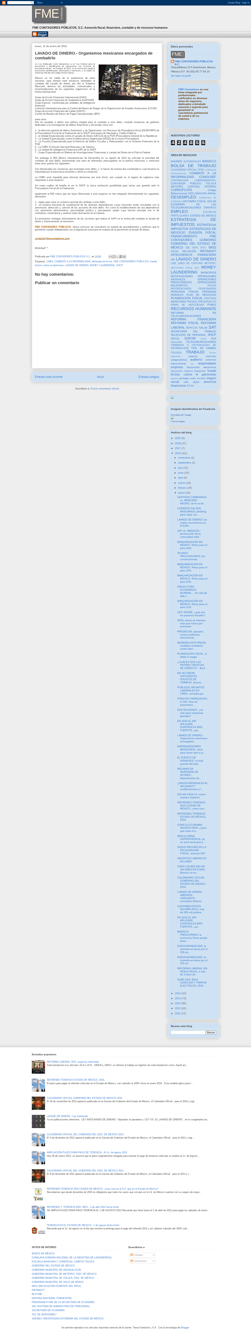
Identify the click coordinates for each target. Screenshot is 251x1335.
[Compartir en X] (117, 256)
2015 (178, 993)
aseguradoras (179, 359)
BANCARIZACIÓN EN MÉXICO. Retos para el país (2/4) (192, 578)
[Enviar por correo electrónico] (110, 256)
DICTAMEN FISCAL (194, 201)
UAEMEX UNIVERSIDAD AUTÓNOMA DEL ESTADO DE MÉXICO (67, 1318)
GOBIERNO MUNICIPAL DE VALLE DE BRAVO (57, 1282)
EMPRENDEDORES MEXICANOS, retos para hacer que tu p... (191, 749)
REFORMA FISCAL (185, 323)
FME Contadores (188, 89)
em (192, 364)
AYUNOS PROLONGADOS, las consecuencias (191, 556)
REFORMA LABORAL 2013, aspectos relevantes (73, 1061)
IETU (203, 247)
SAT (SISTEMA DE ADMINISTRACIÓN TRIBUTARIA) (60, 1306)
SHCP (119, 265)
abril (181, 477)
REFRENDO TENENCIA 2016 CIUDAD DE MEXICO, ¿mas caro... (191, 805)
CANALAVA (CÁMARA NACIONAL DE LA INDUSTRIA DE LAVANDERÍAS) (72, 1257)
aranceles (211, 356)
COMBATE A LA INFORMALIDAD (72, 261)
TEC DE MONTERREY (44, 1314)
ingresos (175, 378)
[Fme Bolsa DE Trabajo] (172, 418)
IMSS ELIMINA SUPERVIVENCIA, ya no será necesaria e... (191, 839)
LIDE (173, 263)
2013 (178, 1003)
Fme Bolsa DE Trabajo (181, 415)
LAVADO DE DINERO (76, 265)
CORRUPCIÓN (181, 190)
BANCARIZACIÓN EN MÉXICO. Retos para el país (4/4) (192, 545)
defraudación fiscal (102, 261)
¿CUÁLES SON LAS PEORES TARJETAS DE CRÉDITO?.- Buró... (192, 665)
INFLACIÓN (189, 251)
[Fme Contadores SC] (172, 397)
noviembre (184, 457)
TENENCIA (177, 344)
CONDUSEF (207, 177)
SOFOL (175, 338)
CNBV (49, 261)
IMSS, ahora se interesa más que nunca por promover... (191, 623)
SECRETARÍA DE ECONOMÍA (48, 1310)
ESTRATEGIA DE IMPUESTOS (193, 222)
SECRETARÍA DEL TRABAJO (193, 331)
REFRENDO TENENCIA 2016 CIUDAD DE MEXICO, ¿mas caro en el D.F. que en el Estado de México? (102, 1188)
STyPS (203, 339)
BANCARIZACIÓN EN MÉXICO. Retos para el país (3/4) (192, 567)
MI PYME (37, 1294)
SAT (212, 327)
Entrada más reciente (49, 376)
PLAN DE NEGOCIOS (201, 294)
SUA (213, 338)
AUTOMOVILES (192, 161)
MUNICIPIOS (208, 272)
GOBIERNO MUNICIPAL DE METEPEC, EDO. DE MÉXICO (64, 1274)
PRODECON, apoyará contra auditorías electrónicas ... (190, 634)
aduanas (193, 356)
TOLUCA (176, 352)
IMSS (212, 247)
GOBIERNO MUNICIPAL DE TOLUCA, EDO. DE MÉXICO (63, 1278)
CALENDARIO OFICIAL (184, 170)
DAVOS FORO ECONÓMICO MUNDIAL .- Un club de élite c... (192, 591)
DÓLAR (211, 201)
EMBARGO (210, 207)
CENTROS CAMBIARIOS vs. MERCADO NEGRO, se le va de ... (192, 500)
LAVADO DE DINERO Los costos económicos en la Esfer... (192, 522)
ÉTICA (190, 386)
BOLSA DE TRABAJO (193, 165)
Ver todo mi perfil (181, 75)
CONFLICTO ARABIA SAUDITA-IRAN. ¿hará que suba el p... (191, 828)
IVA (173, 259)
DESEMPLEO (183, 197)
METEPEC (210, 263)
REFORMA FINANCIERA (193, 319)
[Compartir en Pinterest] (124, 256)
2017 (178, 448)
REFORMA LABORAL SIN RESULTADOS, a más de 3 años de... (192, 971)
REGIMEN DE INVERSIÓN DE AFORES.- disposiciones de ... (189, 773)
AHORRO (176, 161)
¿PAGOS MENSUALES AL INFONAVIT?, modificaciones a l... (192, 786)
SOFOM (190, 338)
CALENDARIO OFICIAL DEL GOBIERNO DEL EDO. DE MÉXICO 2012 (85, 1170)
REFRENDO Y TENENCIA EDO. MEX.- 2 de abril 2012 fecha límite (83, 1207)
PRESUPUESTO (207, 301)
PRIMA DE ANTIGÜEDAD (187, 305)
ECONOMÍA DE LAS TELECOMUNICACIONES (193, 206)
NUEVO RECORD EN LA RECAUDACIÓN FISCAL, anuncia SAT (191, 850)
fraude (153, 261)
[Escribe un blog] (114, 256)
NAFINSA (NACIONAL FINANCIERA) (52, 1298)
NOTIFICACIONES (182, 276)
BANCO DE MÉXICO (43, 1253)
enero (182, 492)
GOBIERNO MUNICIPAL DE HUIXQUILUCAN (56, 1269)
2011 (178, 1013)
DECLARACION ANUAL (202, 193)
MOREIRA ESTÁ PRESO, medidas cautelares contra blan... (192, 645)
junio (181, 472)
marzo (182, 482)
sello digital (191, 382)
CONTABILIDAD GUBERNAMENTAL (193, 180)
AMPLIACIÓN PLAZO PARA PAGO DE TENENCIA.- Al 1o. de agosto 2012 (87, 1152)
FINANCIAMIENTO (184, 236)
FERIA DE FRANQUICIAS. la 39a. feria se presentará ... (192, 701)
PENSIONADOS (207, 288)
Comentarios (140, 1261)
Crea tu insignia (178, 421)
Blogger (185, 1327)
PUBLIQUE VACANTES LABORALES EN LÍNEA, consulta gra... (191, 690)
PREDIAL (192, 301)
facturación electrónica (201, 367)
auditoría (196, 359)
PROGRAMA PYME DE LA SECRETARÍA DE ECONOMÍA (63, 1302)
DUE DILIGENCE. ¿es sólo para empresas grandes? (190, 712)
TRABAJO (195, 352)
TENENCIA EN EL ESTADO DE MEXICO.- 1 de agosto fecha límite (83, 1225)
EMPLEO (179, 211)
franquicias (200, 371)
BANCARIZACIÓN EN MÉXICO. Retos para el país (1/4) (192, 604)
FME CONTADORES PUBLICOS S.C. (194, 63)
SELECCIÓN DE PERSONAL (188, 334)
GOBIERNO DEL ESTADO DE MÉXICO (53, 1265)
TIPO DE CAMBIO (203, 348)
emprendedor (207, 363)
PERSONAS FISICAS (184, 291)
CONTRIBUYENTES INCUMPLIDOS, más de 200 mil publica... (190, 909)
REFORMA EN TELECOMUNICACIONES (193, 314)
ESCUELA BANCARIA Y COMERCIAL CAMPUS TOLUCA (63, 1261)
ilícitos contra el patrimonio (49, 265)
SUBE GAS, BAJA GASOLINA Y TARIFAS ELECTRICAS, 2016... (192, 982)
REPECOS (192, 328)
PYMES (211, 304)
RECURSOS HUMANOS (193, 308)
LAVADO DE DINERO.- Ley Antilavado (67, 1116)
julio (180, 467)
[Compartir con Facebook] (121, 256)
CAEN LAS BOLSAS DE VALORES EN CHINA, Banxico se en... (191, 869)
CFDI (201, 169)
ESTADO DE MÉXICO (203, 215)
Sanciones (176, 342)
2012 (178, 1008)
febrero (182, 487)
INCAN (174, 251)
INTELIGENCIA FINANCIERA (193, 255)
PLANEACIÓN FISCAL (187, 298)
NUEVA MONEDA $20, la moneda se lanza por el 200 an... (192, 949)
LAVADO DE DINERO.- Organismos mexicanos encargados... (192, 738)
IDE (188, 247)
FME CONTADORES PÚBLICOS (131, 261)
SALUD (203, 327)
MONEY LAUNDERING (102, 265)
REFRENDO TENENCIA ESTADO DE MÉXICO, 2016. (191, 816)
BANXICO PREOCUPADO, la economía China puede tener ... (192, 936)
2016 (178, 453)
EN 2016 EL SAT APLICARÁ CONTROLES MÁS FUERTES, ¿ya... (189, 726)
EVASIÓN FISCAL (202, 232)
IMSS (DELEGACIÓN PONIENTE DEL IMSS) (56, 1286)
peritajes (184, 378)
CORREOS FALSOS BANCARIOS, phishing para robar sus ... (191, 511)
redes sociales (198, 378)
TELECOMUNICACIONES (201, 341)
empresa (177, 367)
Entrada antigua (148, 376)
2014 (178, 998)
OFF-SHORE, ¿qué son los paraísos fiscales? (191, 614)
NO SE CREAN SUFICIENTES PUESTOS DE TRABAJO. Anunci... (190, 678)
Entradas (138, 1255)
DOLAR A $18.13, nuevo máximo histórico (191, 796)
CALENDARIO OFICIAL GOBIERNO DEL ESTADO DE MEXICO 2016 (191, 882)
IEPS (195, 247)
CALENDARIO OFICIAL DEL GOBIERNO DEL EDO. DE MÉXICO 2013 (85, 1134)
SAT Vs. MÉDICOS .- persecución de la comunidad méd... (189, 533)
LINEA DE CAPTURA (190, 263)
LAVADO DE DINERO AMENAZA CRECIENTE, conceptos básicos (189, 896)
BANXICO (209, 161)
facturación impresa (182, 371)
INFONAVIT (208, 251)
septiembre (185, 462)
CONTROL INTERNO (202, 186)
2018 (178, 443)
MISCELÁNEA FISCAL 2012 (185, 268)
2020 (178, 438)
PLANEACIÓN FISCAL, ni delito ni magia (192, 655)
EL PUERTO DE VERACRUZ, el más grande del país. (190, 760)
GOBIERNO (208, 240)
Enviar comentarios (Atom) (105, 388)
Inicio (100, 376)
